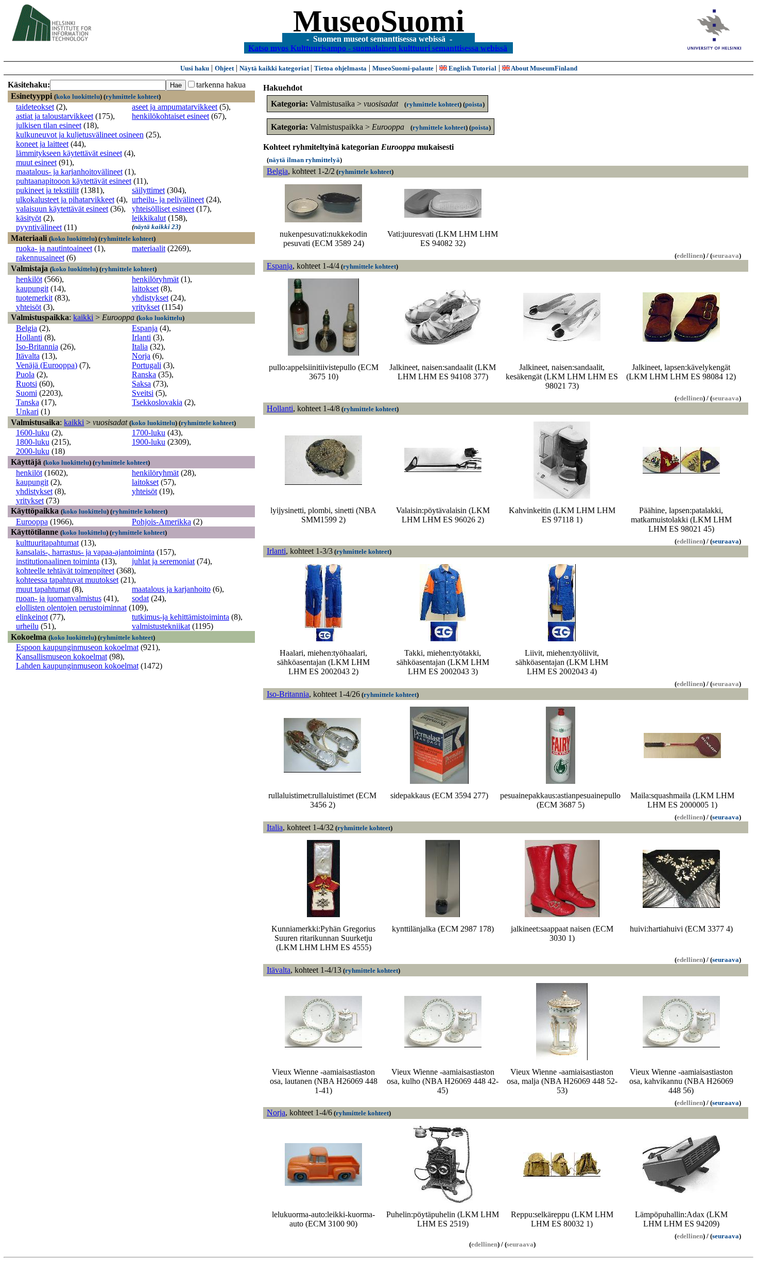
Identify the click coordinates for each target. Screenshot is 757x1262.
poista (474, 104)
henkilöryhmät (155, 279)
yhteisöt (28, 307)
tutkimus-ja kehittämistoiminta (180, 616)
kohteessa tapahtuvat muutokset (67, 579)
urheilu (27, 626)
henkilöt (29, 279)
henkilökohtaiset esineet (170, 116)
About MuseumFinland (543, 68)
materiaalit (148, 248)
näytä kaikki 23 (156, 227)
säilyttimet (148, 190)
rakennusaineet (40, 257)
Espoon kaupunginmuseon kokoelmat (77, 647)
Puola (25, 374)
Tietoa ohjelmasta (340, 68)
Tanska (27, 402)
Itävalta (28, 356)
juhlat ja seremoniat (163, 561)
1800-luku (32, 441)
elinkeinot (32, 616)
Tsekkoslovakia (157, 402)
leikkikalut (149, 218)
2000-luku (32, 451)
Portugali (146, 365)
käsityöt (28, 218)
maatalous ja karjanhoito (171, 589)
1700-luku (148, 432)
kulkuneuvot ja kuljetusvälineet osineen (80, 134)
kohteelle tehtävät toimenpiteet (65, 570)
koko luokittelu (78, 96)
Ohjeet (224, 68)
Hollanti (29, 337)
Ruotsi (26, 383)
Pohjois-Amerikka (161, 521)
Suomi (26, 393)
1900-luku (148, 441)
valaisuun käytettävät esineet (62, 208)
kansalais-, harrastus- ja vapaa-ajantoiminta (85, 552)
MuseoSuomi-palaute (403, 68)
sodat (140, 598)
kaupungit (32, 288)
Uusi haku (194, 68)
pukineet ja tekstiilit (47, 190)
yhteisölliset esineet (163, 208)
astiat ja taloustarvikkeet (54, 116)
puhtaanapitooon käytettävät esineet (73, 181)
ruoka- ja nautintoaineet (54, 248)
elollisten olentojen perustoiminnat (71, 607)
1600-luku (32, 432)
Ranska (144, 374)
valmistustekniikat (161, 626)
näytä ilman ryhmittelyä (304, 160)
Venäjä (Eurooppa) (46, 365)
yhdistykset (150, 297)
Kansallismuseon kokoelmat (61, 656)
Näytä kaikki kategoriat (275, 68)
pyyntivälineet (39, 227)
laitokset (145, 288)
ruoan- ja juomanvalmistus (58, 598)
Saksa (141, 383)
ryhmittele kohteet (132, 96)
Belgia (26, 328)
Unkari (27, 411)
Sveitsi (142, 393)
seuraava (725, 541)
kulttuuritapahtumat (47, 542)
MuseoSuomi (378, 21)
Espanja (145, 328)
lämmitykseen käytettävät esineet (69, 153)
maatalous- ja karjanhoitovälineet (69, 171)
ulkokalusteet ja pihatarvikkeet (65, 199)
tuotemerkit (34, 297)
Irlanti (141, 337)
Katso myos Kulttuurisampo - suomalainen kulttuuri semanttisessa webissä (377, 47)
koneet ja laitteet (42, 143)
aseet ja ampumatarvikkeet (174, 106)
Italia (140, 346)
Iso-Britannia (37, 346)
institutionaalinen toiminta (57, 561)
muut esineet (36, 162)
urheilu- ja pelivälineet (168, 199)
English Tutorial (471, 68)
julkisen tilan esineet (48, 125)
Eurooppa (32, 521)
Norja (141, 356)
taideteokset (35, 106)
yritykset (146, 307)
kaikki (83, 317)
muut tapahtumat (43, 589)
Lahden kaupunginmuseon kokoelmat (77, 665)
